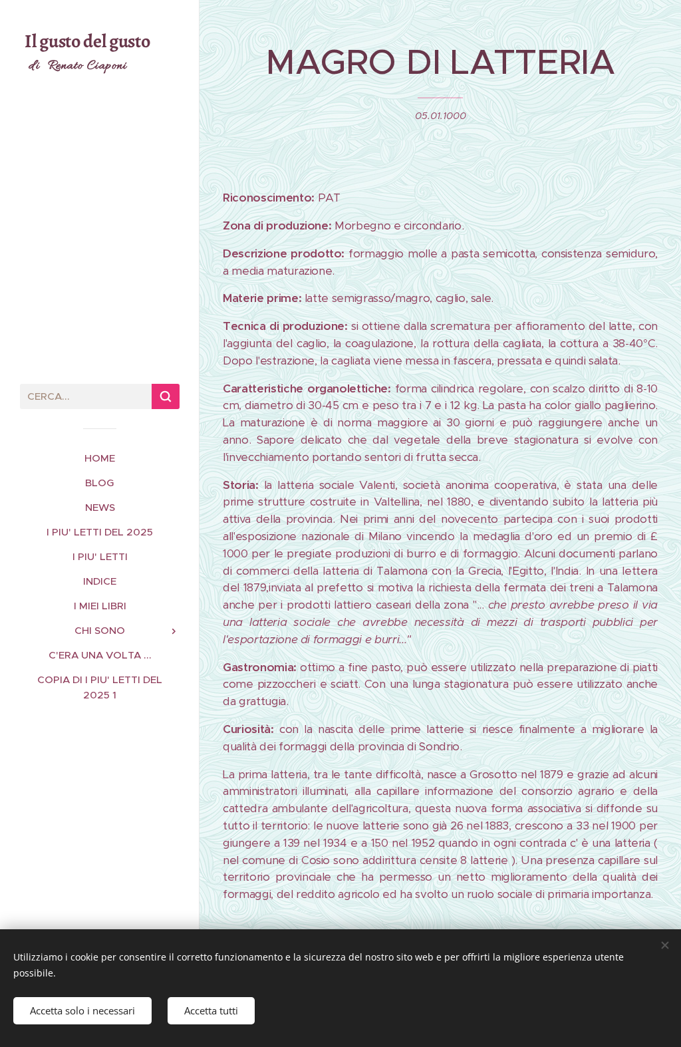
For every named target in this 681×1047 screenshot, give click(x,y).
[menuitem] (100, 458)
